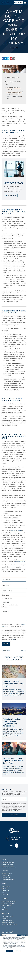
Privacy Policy (13, 943)
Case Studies (5, 890)
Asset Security (6, 875)
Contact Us (5, 918)
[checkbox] (14, 606)
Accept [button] (10, 951)
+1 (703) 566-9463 (7, 916)
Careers (4, 907)
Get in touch (9, 195)
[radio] (5, 605)
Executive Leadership (8, 903)
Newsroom (5, 888)
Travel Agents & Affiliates (9, 924)
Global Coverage (7, 905)
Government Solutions (8, 866)
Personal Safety (14, 48)
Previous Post (5, 651)
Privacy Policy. (15, 810)
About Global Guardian (9, 901)
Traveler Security (7, 873)
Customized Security (8, 879)
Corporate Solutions (8, 862)
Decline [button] (18, 951)
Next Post (23, 651)
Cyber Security (6, 877)
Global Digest (6, 886)
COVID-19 (5, 894)
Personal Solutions (7, 864)
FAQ (3, 892)
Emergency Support (8, 922)
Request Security (18, 2)
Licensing (4, 909)
